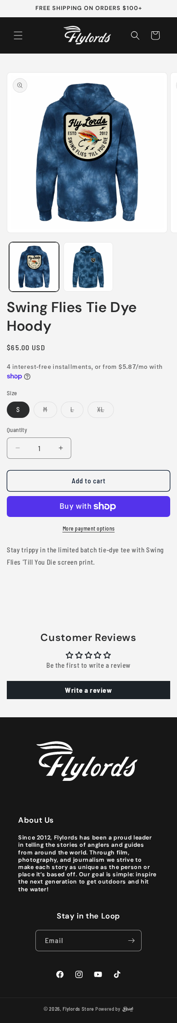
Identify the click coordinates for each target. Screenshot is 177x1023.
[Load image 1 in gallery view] (34, 267)
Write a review (88, 689)
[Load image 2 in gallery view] (88, 267)
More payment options (89, 528)
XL (105, 411)
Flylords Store (78, 1009)
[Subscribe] (131, 940)
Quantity (17, 429)
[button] (18, 35)
